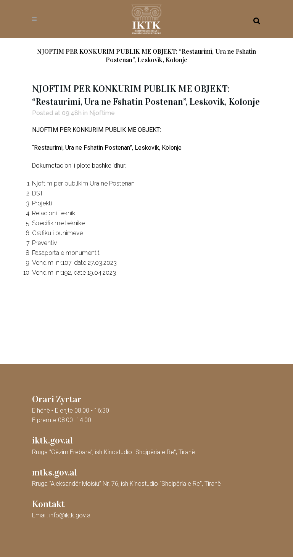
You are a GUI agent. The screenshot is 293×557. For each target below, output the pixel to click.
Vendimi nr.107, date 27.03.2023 (74, 262)
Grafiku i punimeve (57, 233)
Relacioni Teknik (53, 213)
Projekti (42, 203)
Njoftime (102, 113)
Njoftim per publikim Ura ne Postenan (83, 183)
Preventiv (44, 242)
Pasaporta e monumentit (66, 252)
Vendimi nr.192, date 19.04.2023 (74, 272)
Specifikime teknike (58, 223)
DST (37, 193)
